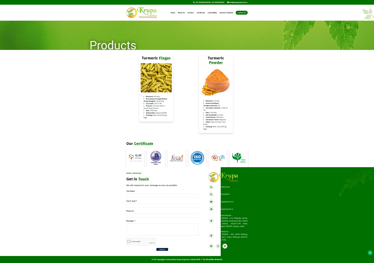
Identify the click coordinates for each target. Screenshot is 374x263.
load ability (212, 13)
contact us (241, 13)
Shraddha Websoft (214, 259)
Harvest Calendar (226, 13)
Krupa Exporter (183, 259)
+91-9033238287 (217, 2)
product (191, 13)
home (173, 13)
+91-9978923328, (202, 2)
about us (181, 13)
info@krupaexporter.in (238, 2)
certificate (201, 13)
